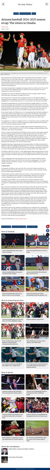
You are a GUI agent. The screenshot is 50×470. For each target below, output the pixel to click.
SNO (30, 468)
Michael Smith (4, 27)
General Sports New (25, 13)
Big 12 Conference (32, 227)
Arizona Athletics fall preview (35, 319)
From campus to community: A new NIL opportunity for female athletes (12, 438)
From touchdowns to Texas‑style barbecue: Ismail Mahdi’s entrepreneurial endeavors (11, 342)
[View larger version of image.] (25, 51)
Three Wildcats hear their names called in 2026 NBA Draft (35, 341)
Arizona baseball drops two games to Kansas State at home (12, 272)
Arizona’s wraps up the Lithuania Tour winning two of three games (12, 392)
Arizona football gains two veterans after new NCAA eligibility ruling (12, 320)
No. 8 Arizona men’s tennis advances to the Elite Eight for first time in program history (37, 365)
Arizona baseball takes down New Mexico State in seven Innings (12, 294)
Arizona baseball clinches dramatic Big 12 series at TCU (36, 272)
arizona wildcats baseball (18, 227)
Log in (33, 468)
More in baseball (7, 232)
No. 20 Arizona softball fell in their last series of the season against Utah (36, 439)
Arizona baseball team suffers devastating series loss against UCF (36, 294)
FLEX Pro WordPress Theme (24, 468)
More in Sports (7, 372)
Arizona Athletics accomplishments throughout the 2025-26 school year (36, 415)
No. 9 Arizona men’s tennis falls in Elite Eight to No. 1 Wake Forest (12, 364)
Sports (33, 13)
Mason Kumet (46, 71)
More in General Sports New (12, 300)
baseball (16, 13)
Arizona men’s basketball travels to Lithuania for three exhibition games (36, 393)
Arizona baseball (6, 227)
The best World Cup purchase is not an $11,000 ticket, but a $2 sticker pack (12, 416)
